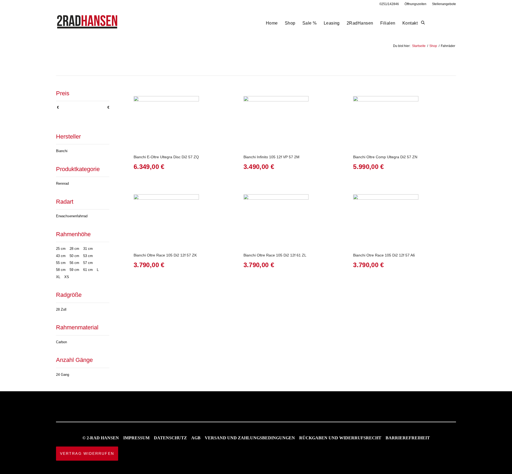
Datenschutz (170, 438)
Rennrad (62, 183)
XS (66, 277)
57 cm (88, 263)
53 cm (88, 256)
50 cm (74, 256)
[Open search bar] (423, 23)
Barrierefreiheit (408, 438)
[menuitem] (389, 4)
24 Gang (62, 375)
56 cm (74, 263)
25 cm (61, 249)
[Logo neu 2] (87, 23)
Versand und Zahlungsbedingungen (250, 438)
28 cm (74, 249)
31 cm (88, 249)
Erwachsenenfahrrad (71, 216)
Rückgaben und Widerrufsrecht (340, 438)
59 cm (74, 270)
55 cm (61, 263)
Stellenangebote (444, 4)
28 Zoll (61, 309)
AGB (196, 438)
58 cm (61, 270)
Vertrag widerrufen (87, 453)
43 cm (61, 256)
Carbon (61, 342)
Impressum (136, 438)
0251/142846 (389, 4)
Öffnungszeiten (415, 4)
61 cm (88, 270)
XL (58, 277)
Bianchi (61, 151)
